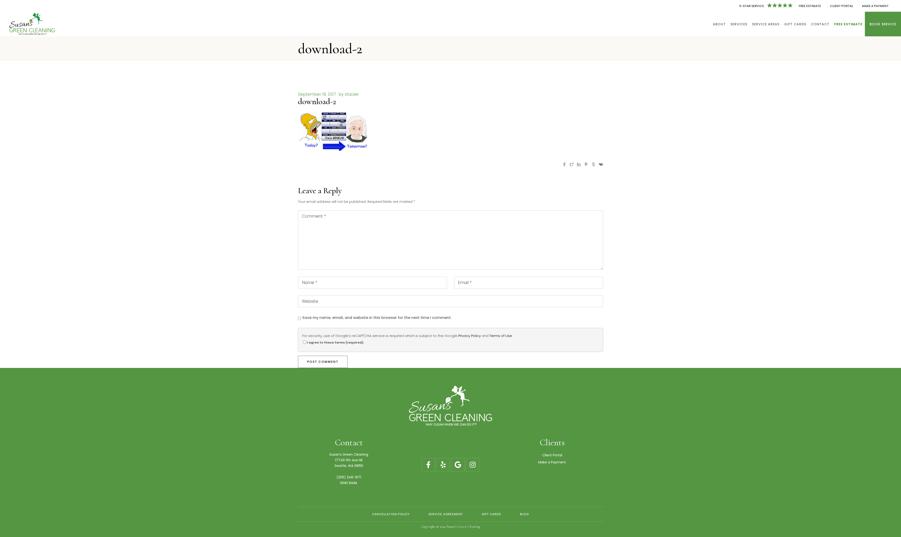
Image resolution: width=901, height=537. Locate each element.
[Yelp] (443, 465)
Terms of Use (500, 335)
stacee (352, 94)
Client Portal (552, 455)
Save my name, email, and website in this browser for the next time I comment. (377, 317)
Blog (524, 514)
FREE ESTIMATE (810, 6)
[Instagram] (472, 465)
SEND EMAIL (349, 482)
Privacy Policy (469, 335)
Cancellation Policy (391, 514)
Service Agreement (445, 514)
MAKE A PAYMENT (875, 6)
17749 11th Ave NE (349, 460)
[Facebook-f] (428, 465)
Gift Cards (491, 514)
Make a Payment (552, 462)
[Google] (458, 465)
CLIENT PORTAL (841, 6)
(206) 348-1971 (348, 477)
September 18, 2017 (317, 94)
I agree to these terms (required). (335, 342)
